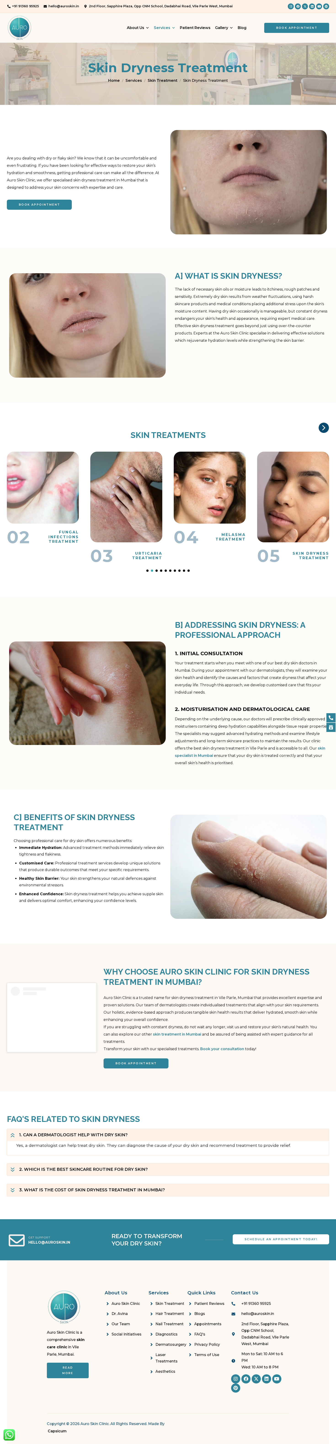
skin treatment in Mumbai (177, 1034)
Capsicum (57, 1431)
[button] (147, 571)
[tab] (168, 1135)
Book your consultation (222, 1049)
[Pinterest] (326, 6)
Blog (242, 28)
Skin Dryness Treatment (227, 555)
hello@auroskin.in (49, 1242)
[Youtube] (319, 6)
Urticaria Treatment (64, 555)
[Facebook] (298, 6)
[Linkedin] (312, 6)
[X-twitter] (305, 6)
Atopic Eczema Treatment (308, 537)
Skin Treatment (162, 80)
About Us (135, 28)
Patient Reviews (195, 28)
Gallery (221, 28)
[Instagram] (291, 6)
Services (162, 28)
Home (114, 80)
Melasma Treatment (147, 537)
